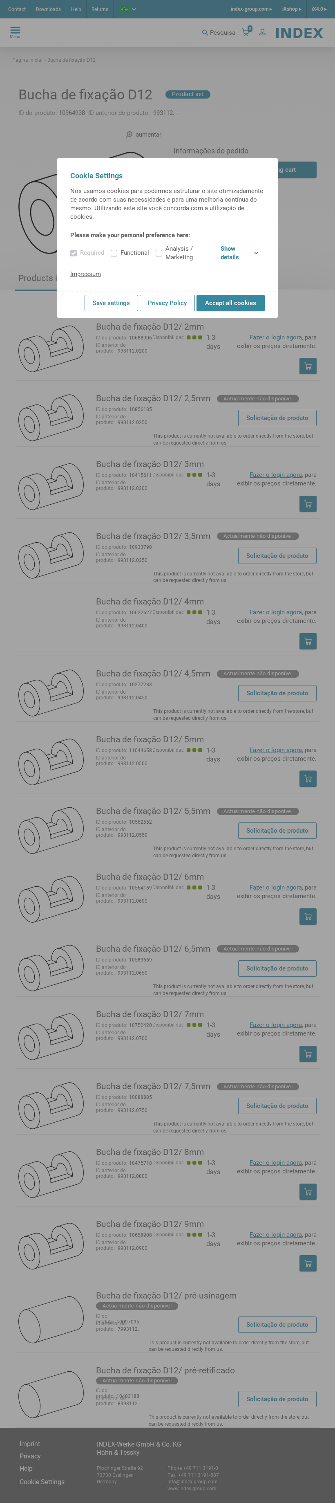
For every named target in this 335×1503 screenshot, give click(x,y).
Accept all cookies (230, 303)
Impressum (85, 274)
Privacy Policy (167, 303)
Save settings (111, 303)
